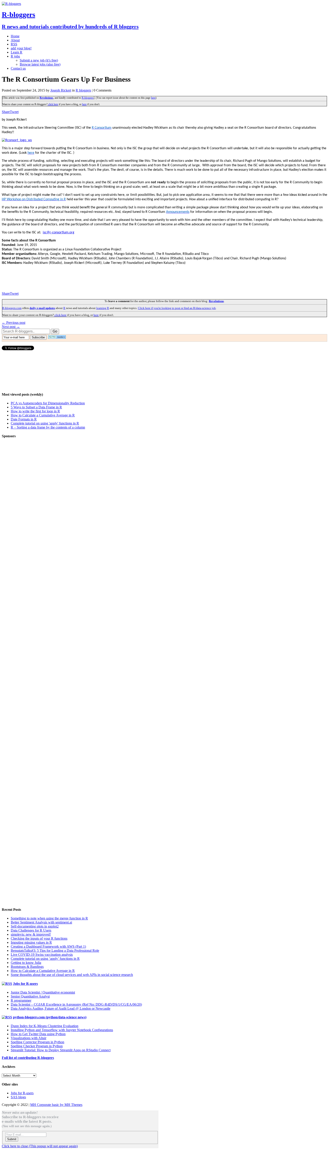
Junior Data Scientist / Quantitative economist (43, 992)
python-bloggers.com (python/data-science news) (49, 1017)
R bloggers (83, 90)
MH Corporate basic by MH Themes (56, 1105)
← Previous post (13, 322)
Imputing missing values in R (31, 942)
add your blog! (21, 48)
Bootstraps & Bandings (27, 967)
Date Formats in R (24, 419)
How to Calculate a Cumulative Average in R (43, 415)
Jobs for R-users (25, 984)
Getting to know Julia (26, 962)
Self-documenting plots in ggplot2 (35, 926)
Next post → (11, 327)
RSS (14, 44)
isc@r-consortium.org (58, 232)
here (153, 97)
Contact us (18, 68)
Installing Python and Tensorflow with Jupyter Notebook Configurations (62, 1030)
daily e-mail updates (42, 308)
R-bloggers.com (11, 308)
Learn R (16, 52)
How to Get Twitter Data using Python (38, 1034)
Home (15, 36)
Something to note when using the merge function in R (49, 918)
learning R (102, 308)
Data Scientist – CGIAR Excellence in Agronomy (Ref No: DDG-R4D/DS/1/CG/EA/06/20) (76, 1004)
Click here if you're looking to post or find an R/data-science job (177, 308)
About (15, 40)
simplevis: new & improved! (31, 934)
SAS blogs (18, 1097)
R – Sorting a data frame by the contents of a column (48, 427)
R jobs (15, 56)
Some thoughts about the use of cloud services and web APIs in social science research (72, 975)
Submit (11, 1139)
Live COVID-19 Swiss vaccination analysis (42, 954)
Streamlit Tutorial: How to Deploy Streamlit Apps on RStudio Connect (61, 1050)
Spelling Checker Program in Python (37, 1046)
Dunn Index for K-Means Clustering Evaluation (44, 1026)
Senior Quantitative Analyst (30, 996)
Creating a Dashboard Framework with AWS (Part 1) (48, 946)
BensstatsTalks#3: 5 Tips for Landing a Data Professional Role (55, 950)
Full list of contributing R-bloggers (28, 1058)
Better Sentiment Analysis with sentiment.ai (41, 922)
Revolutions (46, 97)
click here (52, 104)
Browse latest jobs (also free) (40, 64)
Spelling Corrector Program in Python (37, 1042)
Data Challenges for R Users (31, 930)
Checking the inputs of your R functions (39, 938)
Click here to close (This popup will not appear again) (40, 1146)
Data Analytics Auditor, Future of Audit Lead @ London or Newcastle (60, 1008)
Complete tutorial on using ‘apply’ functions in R (45, 958)
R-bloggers (88, 97)
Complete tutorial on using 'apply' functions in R (45, 423)
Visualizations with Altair (28, 1038)
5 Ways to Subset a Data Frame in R (36, 407)
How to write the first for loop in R (35, 411)
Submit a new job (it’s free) (39, 60)
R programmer (21, 1000)
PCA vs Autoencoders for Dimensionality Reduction (48, 403)
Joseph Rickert (60, 90)
